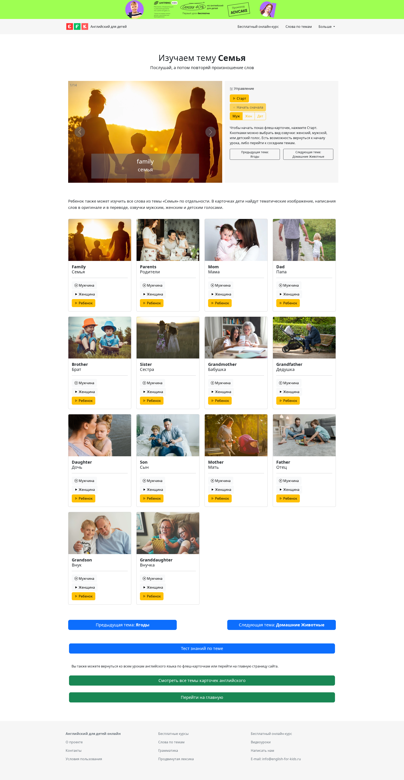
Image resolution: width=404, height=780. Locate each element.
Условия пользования (84, 759)
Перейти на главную (202, 697)
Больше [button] (325, 26)
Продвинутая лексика (176, 759)
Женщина (86, 294)
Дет (260, 116)
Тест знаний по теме (202, 648)
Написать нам (262, 750)
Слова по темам (299, 26)
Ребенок (85, 303)
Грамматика (168, 750)
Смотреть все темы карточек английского (202, 680)
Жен (248, 116)
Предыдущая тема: (255, 154)
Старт (241, 98)
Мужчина (86, 285)
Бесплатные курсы (173, 733)
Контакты (73, 750)
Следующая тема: (308, 154)
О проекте (74, 742)
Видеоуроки (261, 742)
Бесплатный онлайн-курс (258, 26)
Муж (236, 116)
